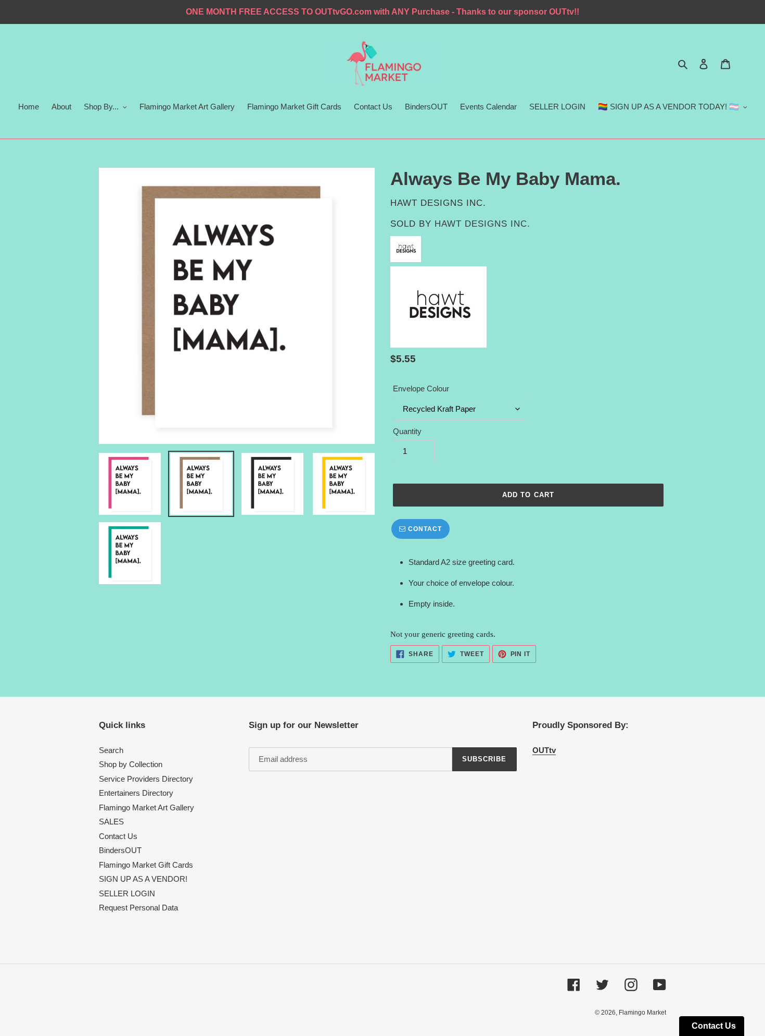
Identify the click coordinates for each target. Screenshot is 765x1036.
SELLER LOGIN (127, 893)
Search (111, 750)
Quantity (407, 431)
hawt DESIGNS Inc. (482, 224)
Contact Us (118, 836)
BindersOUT (120, 850)
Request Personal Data (138, 907)
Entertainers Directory (136, 792)
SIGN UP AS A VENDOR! (143, 878)
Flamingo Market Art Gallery (146, 807)
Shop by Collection (130, 764)
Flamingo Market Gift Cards (146, 864)
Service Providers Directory (146, 778)
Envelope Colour (421, 388)
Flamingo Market (642, 1012)
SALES (111, 821)
